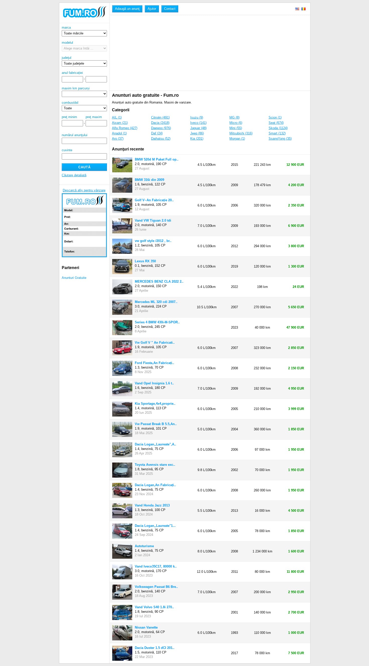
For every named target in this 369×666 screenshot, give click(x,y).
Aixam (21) (120, 123)
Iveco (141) (198, 123)
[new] (84, 22)
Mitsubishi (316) (241, 133)
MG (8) (234, 117)
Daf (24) (157, 133)
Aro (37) (118, 138)
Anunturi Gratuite (74, 278)
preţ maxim (94, 117)
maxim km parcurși (76, 88)
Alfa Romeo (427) (124, 128)
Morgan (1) (237, 138)
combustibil (70, 103)
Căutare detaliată (74, 175)
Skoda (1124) (278, 128)
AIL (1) (117, 117)
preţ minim (69, 117)
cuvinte (67, 150)
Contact (169, 9)
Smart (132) (277, 133)
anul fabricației (72, 73)
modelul (67, 42)
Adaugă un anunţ (127, 9)
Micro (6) (235, 123)
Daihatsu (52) (160, 138)
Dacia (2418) (160, 123)
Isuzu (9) (196, 117)
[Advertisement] (211, 53)
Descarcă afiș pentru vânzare (84, 190)
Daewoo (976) (161, 128)
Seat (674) (276, 123)
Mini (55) (235, 128)
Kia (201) (196, 138)
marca (66, 27)
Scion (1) (275, 117)
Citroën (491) (160, 117)
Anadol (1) (119, 133)
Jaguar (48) (198, 128)
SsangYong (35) (280, 138)
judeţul (66, 58)
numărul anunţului (74, 135)
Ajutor (152, 9)
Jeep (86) (197, 133)
